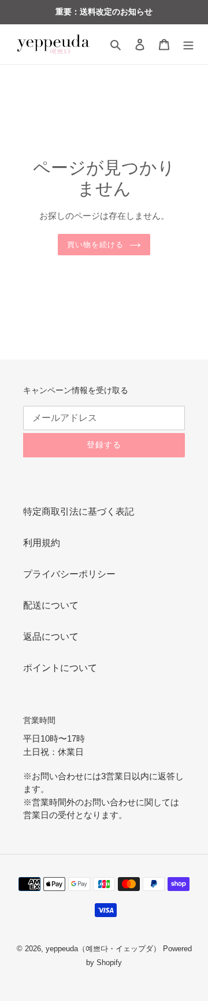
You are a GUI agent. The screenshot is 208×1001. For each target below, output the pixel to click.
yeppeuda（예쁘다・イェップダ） (103, 948)
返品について (51, 636)
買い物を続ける (95, 244)
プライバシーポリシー (69, 574)
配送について (51, 605)
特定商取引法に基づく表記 (78, 511)
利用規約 (41, 543)
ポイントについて (60, 668)
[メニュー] (188, 44)
